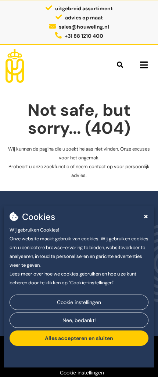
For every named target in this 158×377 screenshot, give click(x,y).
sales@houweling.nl (84, 26)
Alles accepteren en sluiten (79, 338)
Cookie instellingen (79, 302)
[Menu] (144, 65)
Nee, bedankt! (79, 320)
